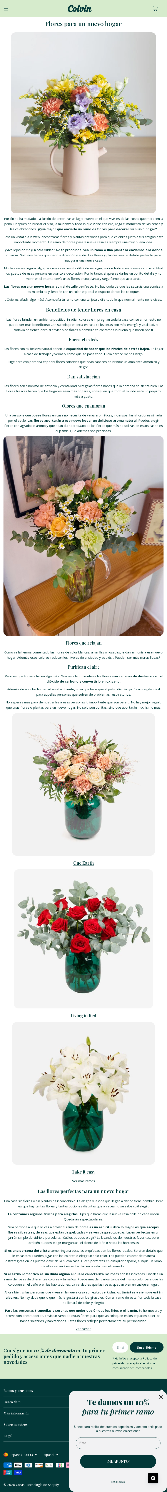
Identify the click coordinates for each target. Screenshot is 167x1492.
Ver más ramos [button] (83, 1181)
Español (48, 1454)
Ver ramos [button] (83, 1328)
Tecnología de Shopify (42, 1484)
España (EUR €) (21, 1454)
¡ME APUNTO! (118, 1461)
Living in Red (83, 1015)
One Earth (83, 863)
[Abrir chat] (153, 1478)
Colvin (20, 1484)
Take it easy (83, 1172)
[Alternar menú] (6, 8)
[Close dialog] (161, 1397)
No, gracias (118, 1481)
